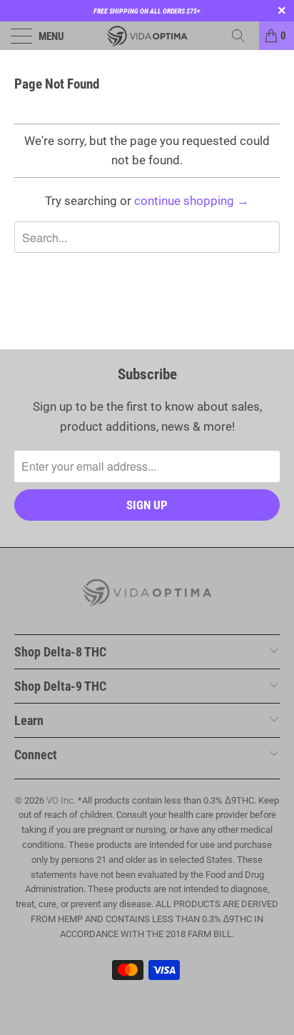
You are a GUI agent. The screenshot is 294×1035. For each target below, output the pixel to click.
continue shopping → (191, 201)
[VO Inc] (147, 35)
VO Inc (60, 800)
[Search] (243, 35)
